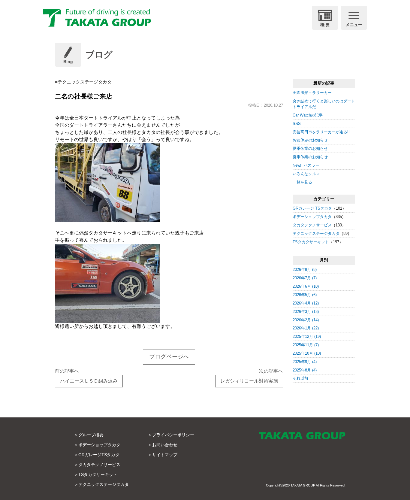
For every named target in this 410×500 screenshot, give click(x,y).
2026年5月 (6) (305, 294)
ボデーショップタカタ (312, 216)
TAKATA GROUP (303, 485)
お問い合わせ (164, 444)
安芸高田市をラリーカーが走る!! (321, 132)
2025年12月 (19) (307, 336)
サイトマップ (164, 454)
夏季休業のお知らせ (310, 148)
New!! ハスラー (306, 165)
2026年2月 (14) (306, 320)
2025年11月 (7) (306, 345)
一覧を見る (302, 182)
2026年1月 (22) (306, 328)
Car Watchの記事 (308, 115)
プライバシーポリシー (173, 434)
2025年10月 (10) (307, 353)
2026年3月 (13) (306, 311)
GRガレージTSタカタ (98, 454)
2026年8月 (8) (305, 269)
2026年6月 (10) (306, 286)
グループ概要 (91, 434)
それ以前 (300, 378)
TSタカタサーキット (311, 242)
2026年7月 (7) (305, 278)
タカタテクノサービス (312, 225)
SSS (297, 123)
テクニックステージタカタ (316, 233)
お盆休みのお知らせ (310, 140)
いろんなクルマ (306, 173)
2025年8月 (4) (305, 370)
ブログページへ (169, 356)
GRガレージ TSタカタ (312, 208)
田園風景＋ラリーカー (312, 92)
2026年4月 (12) (306, 303)
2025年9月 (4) (305, 361)
